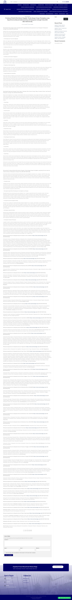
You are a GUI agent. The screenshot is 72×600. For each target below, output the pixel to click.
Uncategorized (27, 16)
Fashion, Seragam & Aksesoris (27, 7)
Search (56, 16)
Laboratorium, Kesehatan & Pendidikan (25, 9)
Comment (6, 539)
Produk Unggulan (49, 4)
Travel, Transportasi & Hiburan (40, 11)
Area (67, 13)
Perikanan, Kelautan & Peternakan (59, 9)
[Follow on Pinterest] (66, 1)
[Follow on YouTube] (68, 1)
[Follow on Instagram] (64, 1)
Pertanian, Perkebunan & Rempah (43, 9)
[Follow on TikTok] (65, 1)
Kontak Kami (62, 13)
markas (32, 24)
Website (37, 548)
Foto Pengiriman (49, 13)
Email (21, 548)
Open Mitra (42, 13)
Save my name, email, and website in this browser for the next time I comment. (21, 552)
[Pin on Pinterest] (29, 530)
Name (5, 548)
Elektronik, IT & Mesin (62, 4)
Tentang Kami (26, 4)
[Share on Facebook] (24, 530)
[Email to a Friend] (27, 530)
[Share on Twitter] (25, 530)
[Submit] (57, 2)
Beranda (20, 4)
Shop (56, 4)
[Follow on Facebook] (62, 1)
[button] (64, 598)
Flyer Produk (33, 4)
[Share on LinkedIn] (31, 530)
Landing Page (41, 4)
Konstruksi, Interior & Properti (60, 7)
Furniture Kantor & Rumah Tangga (44, 7)
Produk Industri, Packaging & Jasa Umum (58, 11)
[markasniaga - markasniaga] (6, 2)
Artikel (56, 13)
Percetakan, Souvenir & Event (25, 11)
